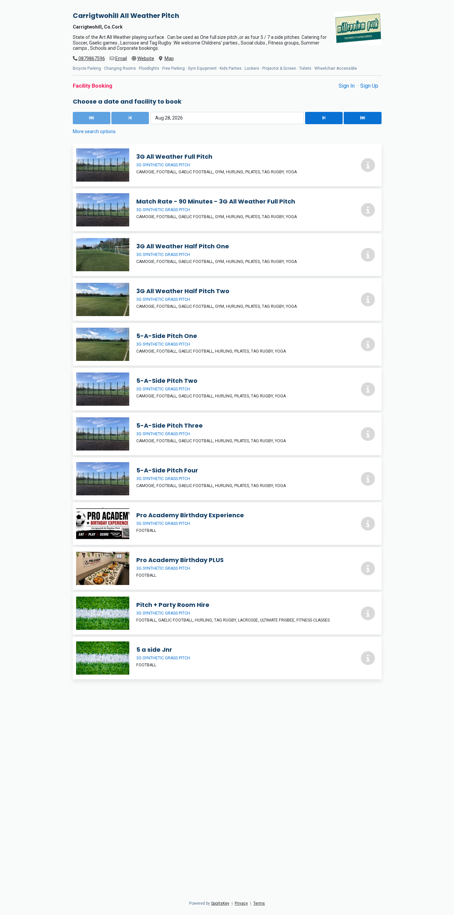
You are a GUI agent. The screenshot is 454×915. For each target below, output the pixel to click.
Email (121, 58)
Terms (259, 903)
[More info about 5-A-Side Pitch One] (368, 344)
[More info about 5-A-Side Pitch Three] (368, 434)
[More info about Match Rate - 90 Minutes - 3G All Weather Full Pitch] (368, 210)
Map (169, 58)
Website (145, 58)
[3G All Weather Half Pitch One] (227, 254)
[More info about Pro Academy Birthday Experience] (368, 523)
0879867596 (91, 58)
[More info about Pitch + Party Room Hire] (368, 613)
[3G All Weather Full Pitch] (227, 165)
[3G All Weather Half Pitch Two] (227, 299)
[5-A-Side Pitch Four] (227, 479)
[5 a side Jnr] (227, 658)
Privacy (241, 903)
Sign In (347, 86)
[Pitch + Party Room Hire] (227, 613)
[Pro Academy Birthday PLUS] (227, 568)
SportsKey (220, 903)
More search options (94, 131)
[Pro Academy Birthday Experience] (227, 523)
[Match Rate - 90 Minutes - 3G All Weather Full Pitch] (227, 210)
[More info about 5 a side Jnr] (368, 658)
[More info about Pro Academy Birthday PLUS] (368, 568)
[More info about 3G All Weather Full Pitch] (368, 165)
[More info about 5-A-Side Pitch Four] (368, 479)
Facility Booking (92, 86)
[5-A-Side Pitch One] (227, 344)
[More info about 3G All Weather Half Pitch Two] (368, 299)
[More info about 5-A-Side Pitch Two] (368, 389)
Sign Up (369, 86)
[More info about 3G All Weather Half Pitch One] (368, 254)
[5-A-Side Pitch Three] (227, 434)
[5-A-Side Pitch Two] (227, 389)
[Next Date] (324, 118)
